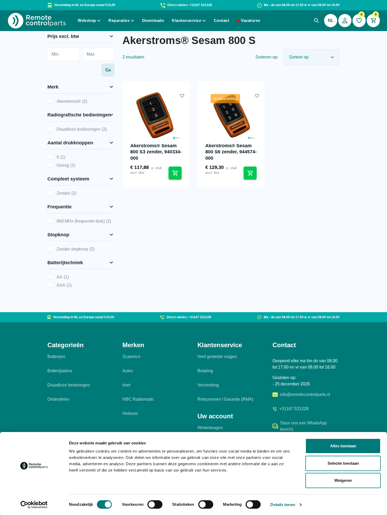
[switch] (154, 504)
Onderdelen (58, 399)
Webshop (87, 20)
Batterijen (56, 356)
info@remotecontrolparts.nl (305, 394)
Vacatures (250, 20)
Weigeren (343, 480)
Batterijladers (59, 371)
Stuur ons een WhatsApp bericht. (303, 426)
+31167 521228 (294, 408)
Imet (126, 385)
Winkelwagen (210, 427)
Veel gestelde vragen (217, 356)
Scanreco (131, 356)
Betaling (205, 371)
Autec (127, 371)
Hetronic (130, 413)
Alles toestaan (343, 446)
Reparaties (119, 20)
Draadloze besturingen (68, 385)
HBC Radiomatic (138, 399)
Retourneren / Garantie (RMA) (225, 399)
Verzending (208, 385)
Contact (221, 20)
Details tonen (282, 504)
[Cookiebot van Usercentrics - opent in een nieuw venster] (34, 505)
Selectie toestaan (343, 463)
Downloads (153, 20)
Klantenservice (186, 20)
